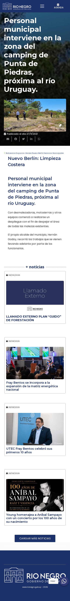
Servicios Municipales (54, 153)
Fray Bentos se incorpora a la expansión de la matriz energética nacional (32, 386)
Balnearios (11, 153)
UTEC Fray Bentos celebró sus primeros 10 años (29, 450)
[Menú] (42, 6)
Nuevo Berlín (37, 153)
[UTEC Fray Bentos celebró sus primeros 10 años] (35, 429)
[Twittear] (23, 139)
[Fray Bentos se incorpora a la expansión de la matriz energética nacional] (35, 363)
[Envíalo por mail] (8, 139)
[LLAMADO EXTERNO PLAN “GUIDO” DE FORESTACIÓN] (35, 297)
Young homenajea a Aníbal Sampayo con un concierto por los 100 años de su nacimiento (34, 518)
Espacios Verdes (24, 153)
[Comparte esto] (16, 139)
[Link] (17, 6)
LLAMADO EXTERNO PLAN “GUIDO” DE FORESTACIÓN (33, 318)
